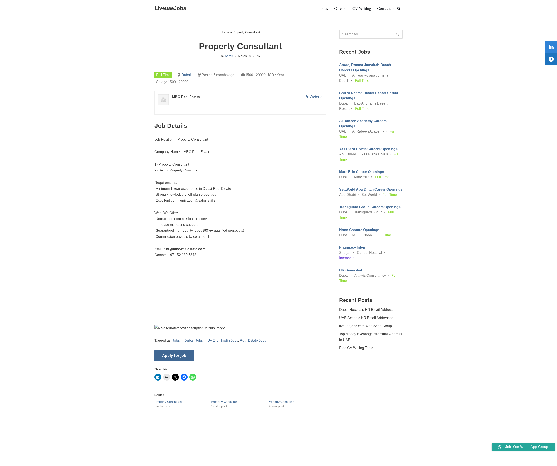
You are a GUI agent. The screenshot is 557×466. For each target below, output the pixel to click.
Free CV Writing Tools (356, 348)
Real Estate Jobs (253, 340)
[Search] (398, 8)
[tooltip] (551, 47)
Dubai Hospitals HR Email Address (366, 309)
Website (316, 97)
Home (225, 32)
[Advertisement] (240, 294)
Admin (229, 56)
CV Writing (361, 8)
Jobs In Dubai (183, 340)
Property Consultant (168, 401)
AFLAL (56, 460)
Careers (340, 8)
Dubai (186, 75)
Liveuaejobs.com (16, 460)
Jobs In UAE (205, 340)
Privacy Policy (93, 449)
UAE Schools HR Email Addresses (366, 318)
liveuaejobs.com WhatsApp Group (365, 326)
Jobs (324, 8)
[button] (393, 8)
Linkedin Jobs (227, 340)
